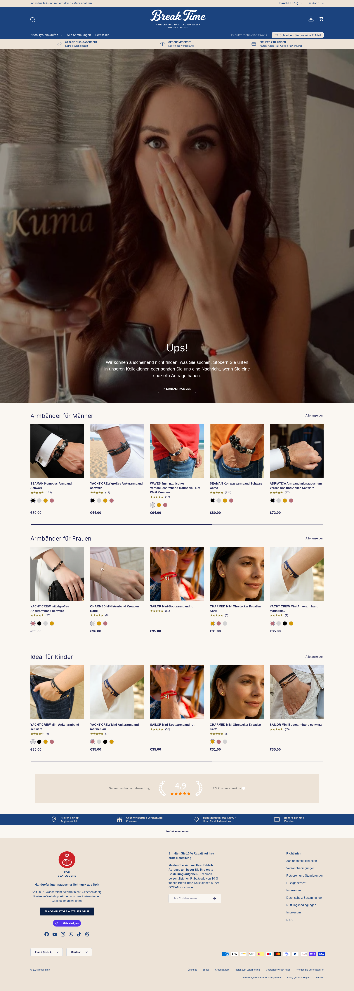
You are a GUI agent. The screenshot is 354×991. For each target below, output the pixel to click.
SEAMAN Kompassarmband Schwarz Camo (236, 486)
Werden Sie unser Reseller (310, 970)
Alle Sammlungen (79, 35)
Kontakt (320, 977)
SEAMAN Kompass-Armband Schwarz (51, 486)
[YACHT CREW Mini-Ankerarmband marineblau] (297, 573)
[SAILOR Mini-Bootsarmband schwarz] (297, 692)
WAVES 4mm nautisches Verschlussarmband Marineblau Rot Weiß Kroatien (175, 488)
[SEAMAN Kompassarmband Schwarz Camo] (237, 451)
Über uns (192, 970)
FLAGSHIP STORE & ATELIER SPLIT (67, 911)
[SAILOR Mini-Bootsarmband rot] (177, 573)
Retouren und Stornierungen (305, 875)
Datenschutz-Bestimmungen (304, 897)
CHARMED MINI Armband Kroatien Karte (114, 608)
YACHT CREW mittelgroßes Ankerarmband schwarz (49, 608)
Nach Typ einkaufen (44, 35)
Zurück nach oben (177, 831)
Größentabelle (222, 970)
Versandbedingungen (300, 868)
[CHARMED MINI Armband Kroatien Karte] (117, 573)
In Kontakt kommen (177, 388)
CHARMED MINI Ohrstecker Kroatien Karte (235, 608)
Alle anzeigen (315, 415)
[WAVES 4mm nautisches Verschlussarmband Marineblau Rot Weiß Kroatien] (177, 451)
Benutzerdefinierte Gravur (249, 35)
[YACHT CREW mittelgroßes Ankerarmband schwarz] (57, 573)
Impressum (293, 890)
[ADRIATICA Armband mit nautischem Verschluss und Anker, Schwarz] (297, 451)
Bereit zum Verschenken (247, 970)
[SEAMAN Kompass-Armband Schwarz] (57, 451)
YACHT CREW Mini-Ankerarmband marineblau (294, 608)
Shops (206, 970)
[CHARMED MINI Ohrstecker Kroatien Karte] (237, 573)
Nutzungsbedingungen (301, 905)
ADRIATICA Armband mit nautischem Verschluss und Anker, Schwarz (296, 486)
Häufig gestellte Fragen (298, 977)
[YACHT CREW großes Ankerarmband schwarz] (117, 451)
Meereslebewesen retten (278, 970)
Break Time (44, 970)
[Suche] (32, 19)
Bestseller (102, 35)
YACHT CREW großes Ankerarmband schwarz (116, 486)
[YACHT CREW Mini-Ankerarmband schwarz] (57, 692)
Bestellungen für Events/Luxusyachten (261, 977)
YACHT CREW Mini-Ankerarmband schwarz (54, 727)
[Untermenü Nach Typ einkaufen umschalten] (61, 35)
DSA (289, 919)
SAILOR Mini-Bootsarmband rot (172, 606)
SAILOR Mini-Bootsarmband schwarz (296, 724)
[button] (321, 19)
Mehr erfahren (83, 3)
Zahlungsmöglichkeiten (301, 860)
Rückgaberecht (296, 883)
